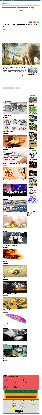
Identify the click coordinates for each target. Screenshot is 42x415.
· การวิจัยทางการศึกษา (33, 381)
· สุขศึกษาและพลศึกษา (16, 384)
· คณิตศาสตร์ (15, 380)
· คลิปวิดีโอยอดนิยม (25, 382)
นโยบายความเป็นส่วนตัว (26, 0)
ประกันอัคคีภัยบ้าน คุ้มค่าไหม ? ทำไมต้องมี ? (33, 73)
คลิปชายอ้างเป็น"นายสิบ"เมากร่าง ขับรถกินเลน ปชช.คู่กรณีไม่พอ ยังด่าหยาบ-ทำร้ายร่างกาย (33, 177)
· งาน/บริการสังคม (25, 381)
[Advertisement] (21, 15)
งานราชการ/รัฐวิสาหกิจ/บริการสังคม (14, 22)
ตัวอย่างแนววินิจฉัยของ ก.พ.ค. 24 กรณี (33, 169)
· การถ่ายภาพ (4, 385)
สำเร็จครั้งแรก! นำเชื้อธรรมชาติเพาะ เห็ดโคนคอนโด (33, 186)
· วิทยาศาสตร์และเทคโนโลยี (17, 381)
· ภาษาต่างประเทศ (16, 382)
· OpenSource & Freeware (6, 383)
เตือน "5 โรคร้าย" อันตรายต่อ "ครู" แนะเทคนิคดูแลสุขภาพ (33, 130)
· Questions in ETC (5, 388)
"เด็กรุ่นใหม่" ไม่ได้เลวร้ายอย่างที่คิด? (33, 147)
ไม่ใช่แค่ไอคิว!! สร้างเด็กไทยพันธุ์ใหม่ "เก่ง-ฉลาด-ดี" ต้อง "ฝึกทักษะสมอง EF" (33, 113)
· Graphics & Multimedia (6, 382)
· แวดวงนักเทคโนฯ (5, 389)
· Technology (5, 379)
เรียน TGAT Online (30, 212)
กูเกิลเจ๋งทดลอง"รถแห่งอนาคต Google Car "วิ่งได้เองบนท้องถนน (33, 121)
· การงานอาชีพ (15, 387)
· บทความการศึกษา (33, 380)
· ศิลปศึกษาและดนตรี (16, 386)
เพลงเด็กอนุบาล (29, 215)
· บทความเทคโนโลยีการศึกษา (6, 380)
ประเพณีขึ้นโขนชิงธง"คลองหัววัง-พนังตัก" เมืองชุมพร (33, 104)
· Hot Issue (4, 386)
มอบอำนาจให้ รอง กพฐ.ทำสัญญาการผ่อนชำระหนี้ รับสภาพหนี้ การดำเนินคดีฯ (33, 159)
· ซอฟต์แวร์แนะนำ (5, 384)
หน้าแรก (38, 22)
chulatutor (29, 214)
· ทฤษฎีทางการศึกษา (33, 379)
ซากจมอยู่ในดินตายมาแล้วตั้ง (6, 89)
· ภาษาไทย (15, 383)
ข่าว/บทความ (34, 22)
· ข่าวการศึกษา (24, 379)
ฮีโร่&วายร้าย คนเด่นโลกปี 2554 (33, 139)
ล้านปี (11, 89)
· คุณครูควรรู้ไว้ (32, 384)
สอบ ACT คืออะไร (30, 213)
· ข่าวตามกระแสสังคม (25, 380)
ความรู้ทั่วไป (8, 22)
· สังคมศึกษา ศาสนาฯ (16, 385)
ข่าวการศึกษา (4, 22)
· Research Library (5, 387)
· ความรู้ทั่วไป (15, 379)
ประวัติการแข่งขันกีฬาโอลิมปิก (32, 192)
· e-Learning (5, 381)
